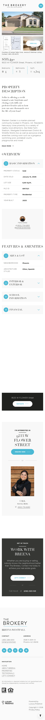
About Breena (8, 668)
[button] (22, 578)
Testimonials (8, 673)
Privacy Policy (34, 710)
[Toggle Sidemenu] (41, 6)
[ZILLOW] (9, 650)
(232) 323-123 (30, 591)
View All (33, 43)
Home (4, 666)
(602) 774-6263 (23, 225)
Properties (7, 671)
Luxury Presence (35, 704)
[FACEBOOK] (20, 650)
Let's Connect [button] (8, 676)
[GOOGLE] (26, 650)
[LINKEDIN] (4, 650)
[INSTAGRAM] (15, 650)
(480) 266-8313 (8, 640)
